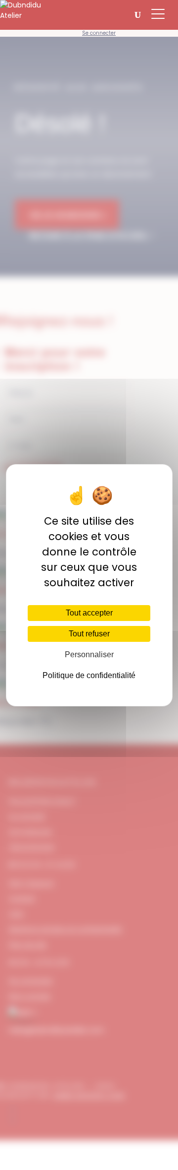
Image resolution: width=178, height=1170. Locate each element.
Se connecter (99, 33)
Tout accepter (89, 613)
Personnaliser (89, 654)
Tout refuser (89, 633)
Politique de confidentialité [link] (89, 675)
